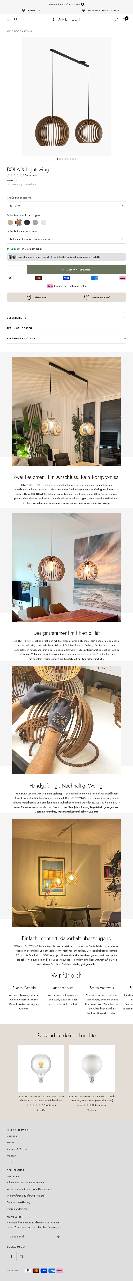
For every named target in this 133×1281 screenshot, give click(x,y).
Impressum (13, 1176)
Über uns (12, 1136)
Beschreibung (16, 318)
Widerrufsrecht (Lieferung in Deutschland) (29, 1189)
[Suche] (15, 19)
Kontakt (11, 1142)
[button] (66, 175)
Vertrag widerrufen (17, 1209)
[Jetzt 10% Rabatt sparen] (58, 1236)
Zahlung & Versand (17, 1149)
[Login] (116, 19)
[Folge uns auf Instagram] (21, 1256)
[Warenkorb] (124, 19)
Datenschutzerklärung (18, 1202)
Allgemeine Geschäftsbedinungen (25, 1182)
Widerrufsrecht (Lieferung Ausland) (26, 1196)
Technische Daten (19, 328)
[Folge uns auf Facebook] (11, 1256)
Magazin (11, 1156)
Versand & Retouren (21, 338)
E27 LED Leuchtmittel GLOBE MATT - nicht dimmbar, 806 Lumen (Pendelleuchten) (92, 1098)
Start (9, 30)
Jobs (9, 1162)
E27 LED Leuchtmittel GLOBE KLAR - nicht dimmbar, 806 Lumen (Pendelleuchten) (41, 1098)
